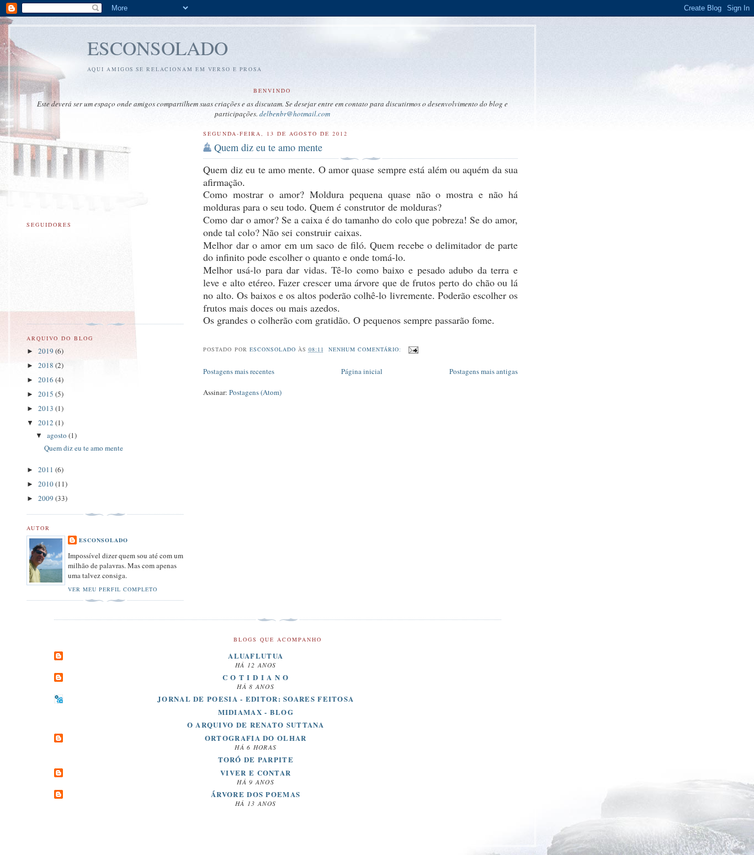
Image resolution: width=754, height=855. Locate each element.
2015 (46, 394)
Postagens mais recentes (238, 371)
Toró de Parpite (256, 759)
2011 (46, 469)
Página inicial (362, 371)
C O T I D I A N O (255, 677)
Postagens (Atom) (255, 392)
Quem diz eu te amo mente (268, 147)
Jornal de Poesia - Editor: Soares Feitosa (255, 698)
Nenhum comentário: (365, 349)
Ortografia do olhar (256, 738)
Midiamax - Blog (256, 712)
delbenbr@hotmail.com (294, 114)
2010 (46, 484)
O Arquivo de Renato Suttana (256, 724)
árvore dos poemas (255, 794)
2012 (46, 423)
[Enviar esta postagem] (413, 349)
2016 (46, 379)
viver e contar (255, 772)
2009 (46, 498)
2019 (46, 351)
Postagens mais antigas (483, 371)
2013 (46, 408)
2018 (46, 365)
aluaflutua (255, 655)
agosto (57, 435)
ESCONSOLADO (157, 48)
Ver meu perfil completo (112, 589)
